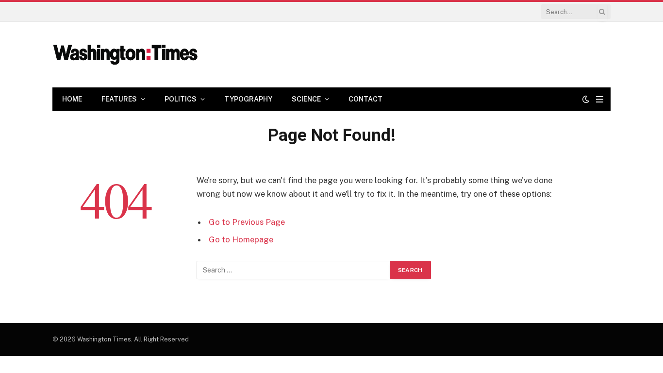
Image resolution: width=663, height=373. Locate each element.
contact (365, 99)
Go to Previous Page (247, 222)
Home (72, 99)
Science (306, 99)
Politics (181, 99)
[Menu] (599, 99)
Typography (248, 99)
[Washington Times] (125, 54)
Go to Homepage (241, 239)
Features (119, 99)
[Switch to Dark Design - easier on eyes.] (586, 99)
